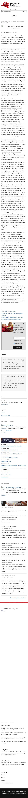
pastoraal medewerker (14, 302)
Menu (15, 16)
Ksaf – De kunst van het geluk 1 (8, 311)
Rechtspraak (14, 299)
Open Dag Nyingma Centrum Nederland (9, 450)
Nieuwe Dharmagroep (5, 471)
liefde (8, 302)
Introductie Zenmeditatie (6, 474)
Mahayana (8, 299)
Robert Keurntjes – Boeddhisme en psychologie (12, 317)
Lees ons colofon (4, 766)
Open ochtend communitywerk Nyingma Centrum (11, 453)
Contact (3, 774)
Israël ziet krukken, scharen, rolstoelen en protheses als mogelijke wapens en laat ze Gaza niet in (12, 729)
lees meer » (3, 495)
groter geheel (4, 302)
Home (2, 21)
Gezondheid (21, 298)
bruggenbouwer (11, 300)
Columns (13, 298)
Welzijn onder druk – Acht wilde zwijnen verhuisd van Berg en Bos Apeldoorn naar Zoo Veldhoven (13, 733)
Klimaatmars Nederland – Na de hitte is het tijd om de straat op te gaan (13, 742)
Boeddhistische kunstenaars (13, 487)
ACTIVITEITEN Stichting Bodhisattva (9, 457)
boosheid (6, 300)
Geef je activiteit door (5, 415)
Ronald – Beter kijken (5, 725)
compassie (17, 300)
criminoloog (22, 300)
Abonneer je (9, 425)
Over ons (3, 777)
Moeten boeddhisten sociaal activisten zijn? (11, 319)
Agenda (3, 412)
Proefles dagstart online (6, 461)
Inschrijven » (9, 430)
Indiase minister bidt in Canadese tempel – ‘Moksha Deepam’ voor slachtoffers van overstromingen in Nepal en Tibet (13, 737)
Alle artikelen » (4, 404)
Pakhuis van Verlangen (7, 507)
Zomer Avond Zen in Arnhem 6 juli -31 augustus (11, 446)
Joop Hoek (3, 299)
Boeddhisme (7, 21)
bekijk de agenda (4, 477)
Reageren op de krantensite (6, 783)
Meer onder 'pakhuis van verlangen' (18, 598)
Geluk (17, 298)
